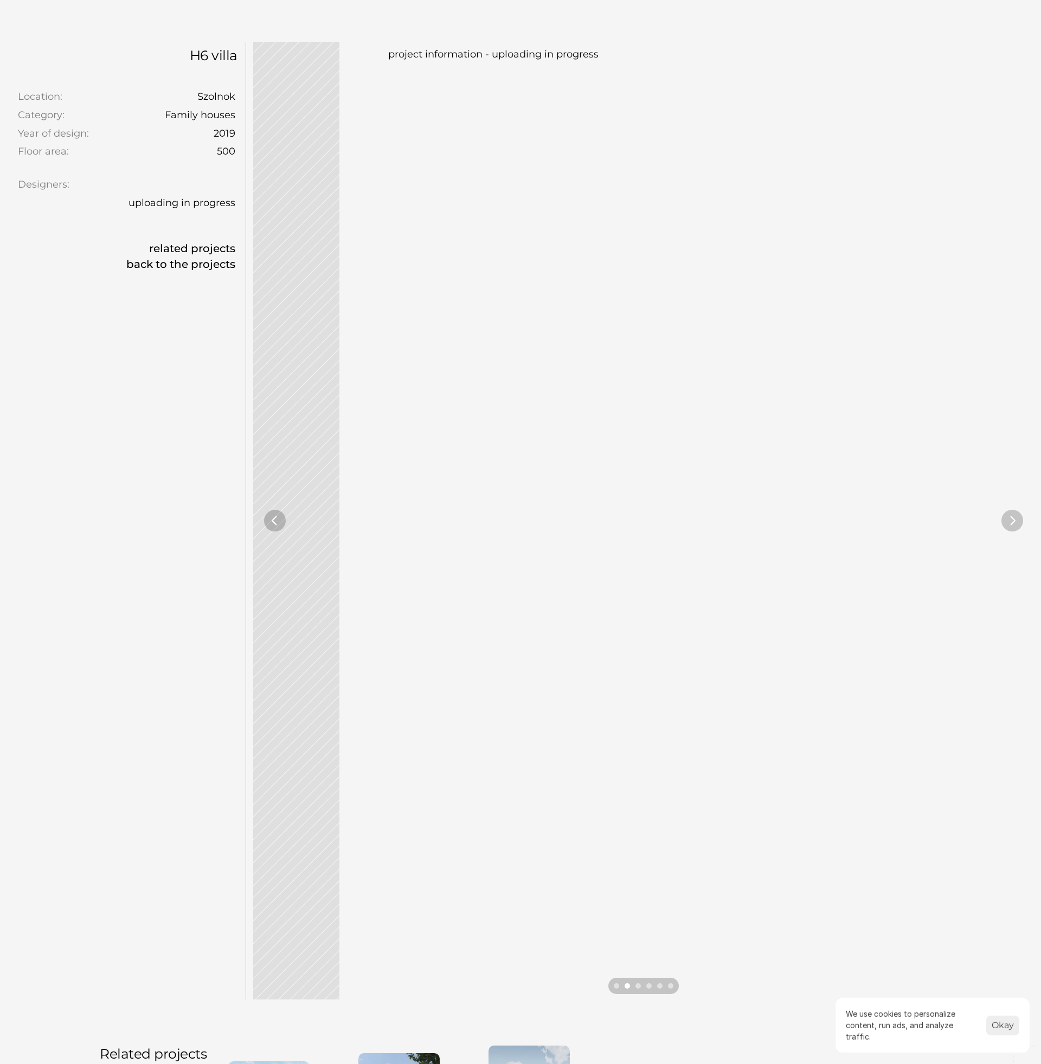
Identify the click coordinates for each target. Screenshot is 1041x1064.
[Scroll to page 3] (638, 986)
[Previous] (275, 520)
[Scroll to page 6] (672, 986)
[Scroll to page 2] (627, 986)
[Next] (1012, 520)
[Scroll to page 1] (615, 986)
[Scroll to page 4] (649, 986)
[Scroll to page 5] (659, 986)
